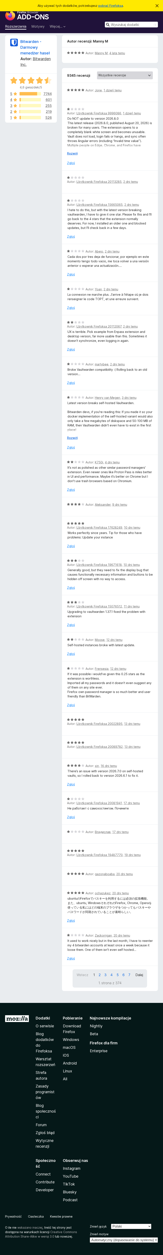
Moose (100, 640)
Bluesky (70, 1192)
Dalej (139, 975)
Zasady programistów (45, 1092)
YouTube (70, 1176)
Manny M (101, 53)
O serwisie (45, 1026)
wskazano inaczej (29, 1227)
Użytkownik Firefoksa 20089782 (99, 746)
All (65, 1079)
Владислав (103, 832)
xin (97, 766)
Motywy (38, 26)
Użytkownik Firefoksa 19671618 (99, 564)
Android (70, 1063)
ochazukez (103, 893)
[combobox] (131, 24)
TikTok (69, 1184)
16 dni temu (109, 766)
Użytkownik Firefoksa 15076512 (99, 606)
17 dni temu (132, 803)
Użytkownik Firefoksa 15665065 (99, 204)
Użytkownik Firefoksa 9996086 (98, 113)
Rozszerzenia (15, 26)
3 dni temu (129, 397)
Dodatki (43, 1018)
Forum (41, 1125)
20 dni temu (124, 874)
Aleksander (103, 504)
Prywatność (13, 1216)
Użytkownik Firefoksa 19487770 (99, 855)
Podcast (70, 1200)
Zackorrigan (103, 935)
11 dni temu (132, 606)
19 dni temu (132, 855)
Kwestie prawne (61, 1216)
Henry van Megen (107, 397)
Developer (45, 1190)
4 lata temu (117, 53)
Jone (98, 90)
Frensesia (101, 668)
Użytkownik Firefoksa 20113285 (99, 181)
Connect (43, 1174)
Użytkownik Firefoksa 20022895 (99, 723)
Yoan (98, 289)
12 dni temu (114, 640)
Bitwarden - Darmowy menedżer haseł (35, 47)
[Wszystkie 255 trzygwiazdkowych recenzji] (30, 105)
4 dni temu (112, 462)
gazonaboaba (105, 874)
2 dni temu (130, 181)
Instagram (71, 1168)
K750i (99, 462)
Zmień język (98, 1226)
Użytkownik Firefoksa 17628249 (99, 527)
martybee (101, 364)
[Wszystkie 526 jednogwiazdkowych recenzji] (30, 117)
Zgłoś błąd (45, 1132)
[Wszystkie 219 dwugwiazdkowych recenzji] (30, 111)
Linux (67, 1071)
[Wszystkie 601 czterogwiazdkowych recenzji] (30, 99)
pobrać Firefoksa (110, 5)
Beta (94, 1034)
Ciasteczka (36, 1216)
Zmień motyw (99, 1234)
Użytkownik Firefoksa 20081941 (99, 803)
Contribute (45, 1182)
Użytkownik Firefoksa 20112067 (98, 326)
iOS (66, 1055)
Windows (71, 1039)
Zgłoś (71, 163)
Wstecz (82, 975)
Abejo (99, 251)
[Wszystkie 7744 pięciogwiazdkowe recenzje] (30, 93)
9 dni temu (119, 504)
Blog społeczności (46, 1111)
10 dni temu (132, 527)
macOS (69, 1047)
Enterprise (98, 1051)
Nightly (96, 1026)
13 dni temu (132, 723)
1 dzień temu (113, 90)
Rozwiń (72, 153)
